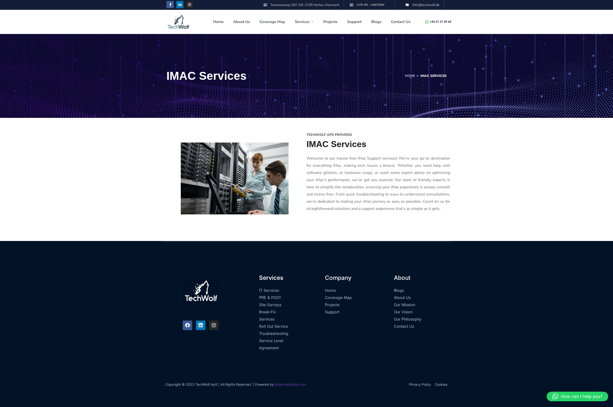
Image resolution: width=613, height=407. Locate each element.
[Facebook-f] (170, 4)
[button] (577, 396)
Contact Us (400, 21)
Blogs (376, 21)
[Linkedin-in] (179, 4)
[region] (306, 393)
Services (302, 21)
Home (218, 21)
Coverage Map (272, 21)
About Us (241, 21)
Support (354, 21)
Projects (330, 21)
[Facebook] (187, 325)
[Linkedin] (200, 325)
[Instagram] (189, 4)
